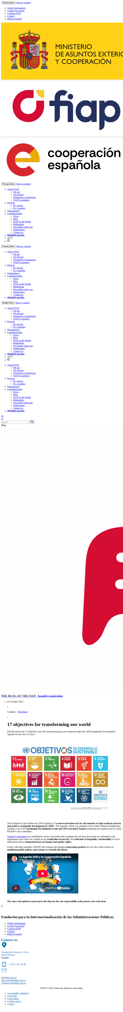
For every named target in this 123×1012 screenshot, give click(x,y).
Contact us (18, 232)
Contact (11, 16)
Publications (19, 229)
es (2, 418)
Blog (15, 219)
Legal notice (13, 998)
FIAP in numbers (21, 200)
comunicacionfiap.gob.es (13, 983)
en (2, 416)
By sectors (18, 205)
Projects (11, 202)
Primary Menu (8, 3)
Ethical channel (14, 19)
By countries (19, 208)
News (16, 216)
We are (16, 192)
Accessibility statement (18, 993)
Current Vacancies (15, 10)
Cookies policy (14, 1001)
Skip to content (23, 2)
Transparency (13, 211)
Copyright (12, 996)
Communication (14, 213)
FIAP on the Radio (22, 221)
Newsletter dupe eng (23, 227)
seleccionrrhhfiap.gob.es (13, 980)
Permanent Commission (24, 197)
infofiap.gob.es (9, 977)
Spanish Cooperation (17, 836)
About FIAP (13, 189)
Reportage (22, 712)
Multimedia (18, 224)
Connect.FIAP (14, 13)
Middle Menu (8, 303)
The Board (18, 194)
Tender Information (16, 8)
